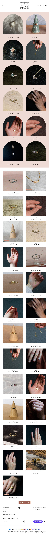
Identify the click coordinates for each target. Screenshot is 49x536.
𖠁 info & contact (7, 511)
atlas (13, 112)
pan (36, 370)
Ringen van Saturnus (15, 531)
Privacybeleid (43, 531)
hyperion (36, 112)
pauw (13, 294)
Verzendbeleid (23, 532)
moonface (13, 35)
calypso (13, 192)
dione (13, 319)
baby (13, 395)
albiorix (35, 86)
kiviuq (13, 471)
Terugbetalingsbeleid (34, 531)
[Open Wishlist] (43, 5)
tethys (36, 421)
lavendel (13, 243)
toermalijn (13, 217)
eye (36, 192)
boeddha (36, 344)
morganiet (13, 61)
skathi (13, 162)
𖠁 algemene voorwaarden (9, 514)
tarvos (36, 162)
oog (13, 421)
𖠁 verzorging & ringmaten (6, 508)
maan (13, 268)
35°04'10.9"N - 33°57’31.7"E (36, 471)
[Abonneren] (23, 521)
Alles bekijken (24, 502)
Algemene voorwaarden (13, 532)
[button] (2, 5)
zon (13, 344)
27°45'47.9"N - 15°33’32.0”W (13, 497)
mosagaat (13, 86)
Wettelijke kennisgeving (40, 532)
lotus (13, 137)
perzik (36, 137)
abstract (35, 61)
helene (36, 268)
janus (36, 446)
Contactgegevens (30, 532)
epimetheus (13, 446)
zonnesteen (36, 35)
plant (36, 294)
